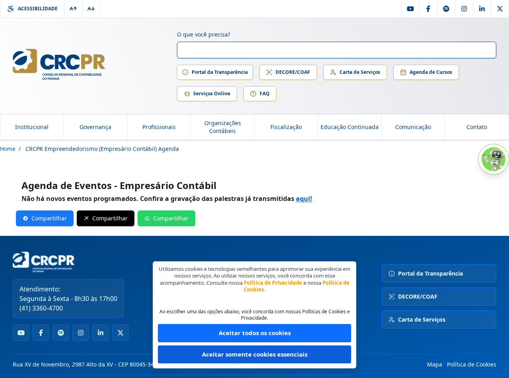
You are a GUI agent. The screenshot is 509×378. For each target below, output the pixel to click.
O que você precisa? (203, 34)
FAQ (265, 93)
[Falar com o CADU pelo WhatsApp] (493, 159)
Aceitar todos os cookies (255, 333)
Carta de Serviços (360, 72)
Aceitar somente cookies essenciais (254, 354)
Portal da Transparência (220, 72)
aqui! (304, 198)
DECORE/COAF (293, 72)
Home (8, 148)
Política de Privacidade (273, 282)
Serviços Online (211, 93)
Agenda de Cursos (431, 72)
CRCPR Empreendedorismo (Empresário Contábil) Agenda (102, 148)
